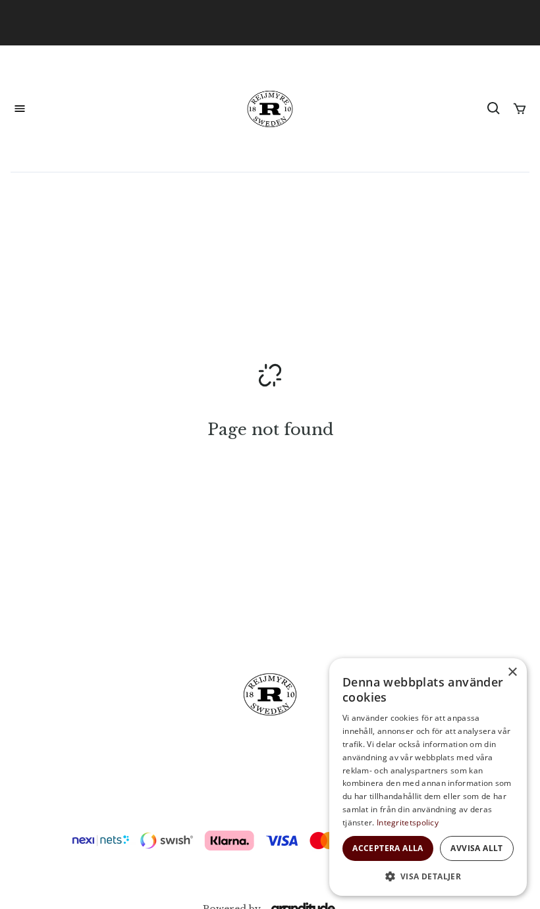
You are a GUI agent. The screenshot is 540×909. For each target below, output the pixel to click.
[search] (494, 108)
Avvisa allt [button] (476, 848)
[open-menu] (19, 108)
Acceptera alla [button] (387, 848)
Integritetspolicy (408, 822)
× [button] (512, 672)
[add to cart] (519, 108)
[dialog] (428, 777)
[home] (270, 109)
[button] (428, 876)
